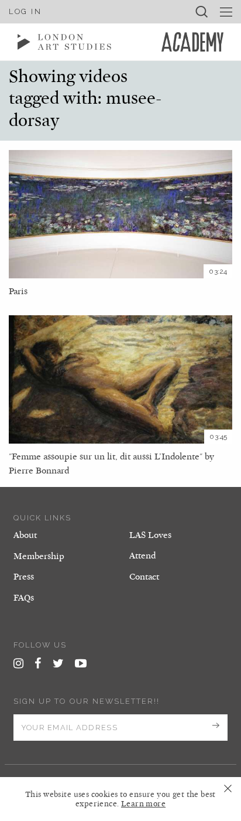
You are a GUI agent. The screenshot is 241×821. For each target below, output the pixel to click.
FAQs (23, 597)
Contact (144, 576)
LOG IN (25, 11)
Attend (142, 555)
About (25, 535)
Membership (38, 556)
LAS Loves (150, 535)
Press (23, 576)
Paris (18, 291)
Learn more (143, 804)
